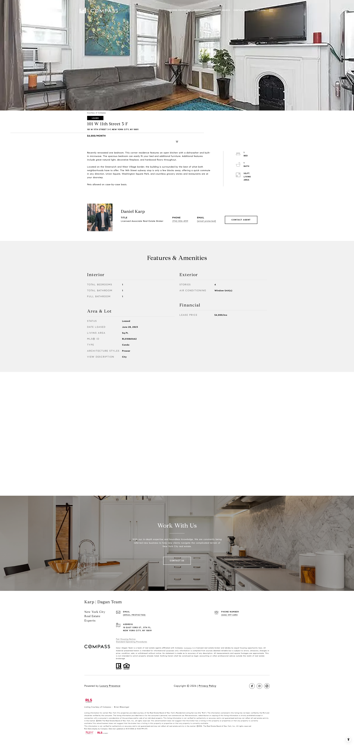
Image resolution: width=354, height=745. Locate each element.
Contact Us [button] (177, 561)
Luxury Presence (110, 685)
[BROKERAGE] (267, 686)
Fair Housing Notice (126, 639)
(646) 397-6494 (229, 615)
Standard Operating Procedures (131, 642)
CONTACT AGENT (241, 220)
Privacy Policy (207, 685)
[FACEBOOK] (252, 686)
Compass (188, 648)
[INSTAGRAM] (259, 686)
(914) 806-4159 (180, 221)
